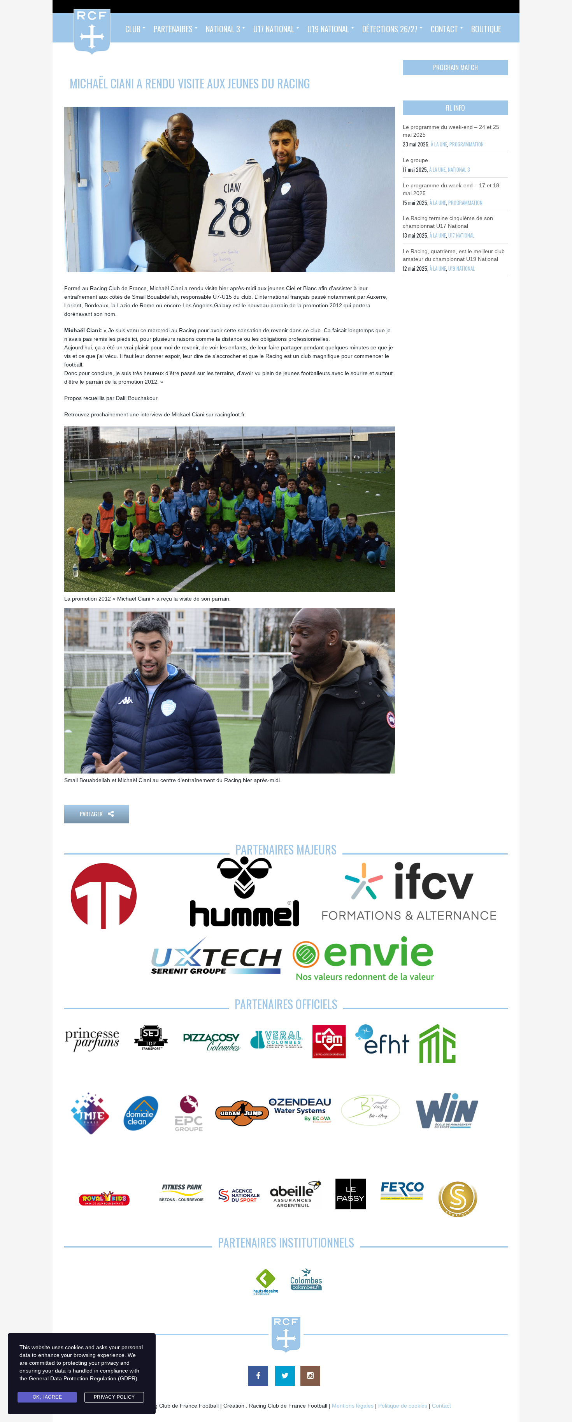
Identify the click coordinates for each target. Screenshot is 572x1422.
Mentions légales (353, 1406)
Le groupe (415, 160)
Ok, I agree (47, 1397)
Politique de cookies (402, 1406)
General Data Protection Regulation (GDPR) (83, 1378)
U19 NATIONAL (461, 268)
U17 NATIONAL (461, 235)
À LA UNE (439, 144)
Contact (441, 1406)
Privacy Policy (114, 1397)
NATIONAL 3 (459, 169)
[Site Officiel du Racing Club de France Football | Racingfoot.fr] (70, 27)
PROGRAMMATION (466, 144)
